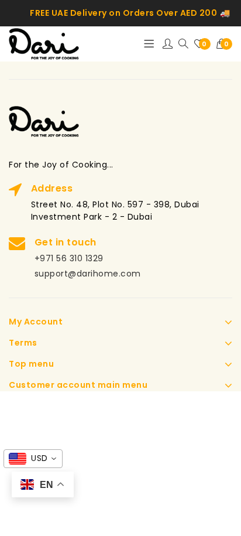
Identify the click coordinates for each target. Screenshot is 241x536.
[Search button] (183, 44)
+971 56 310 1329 (69, 258)
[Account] (168, 44)
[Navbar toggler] (149, 44)
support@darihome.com (88, 273)
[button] (224, 44)
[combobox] (33, 458)
